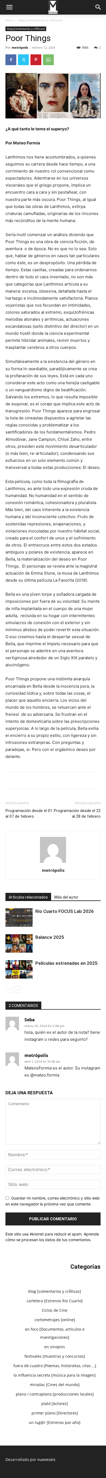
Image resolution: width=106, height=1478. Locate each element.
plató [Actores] (54, 1403)
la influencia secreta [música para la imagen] (55, 1375)
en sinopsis (54, 1346)
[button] (9, 7)
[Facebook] (10, 59)
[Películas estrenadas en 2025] (19, 969)
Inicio (9, 20)
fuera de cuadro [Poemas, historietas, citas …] (54, 1365)
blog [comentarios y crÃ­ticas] (40, 20)
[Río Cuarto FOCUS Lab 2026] (19, 917)
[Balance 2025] (19, 943)
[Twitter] (23, 59)
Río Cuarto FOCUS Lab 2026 (64, 911)
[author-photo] (53, 862)
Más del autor (66, 897)
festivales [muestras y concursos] (54, 1356)
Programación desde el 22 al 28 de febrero (77, 813)
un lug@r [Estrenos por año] (54, 1422)
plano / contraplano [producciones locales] (55, 1394)
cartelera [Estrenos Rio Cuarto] (55, 1300)
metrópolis (20, 47)
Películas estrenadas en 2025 (66, 963)
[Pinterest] (35, 59)
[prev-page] (8, 989)
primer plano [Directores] (55, 1413)
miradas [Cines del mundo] (55, 1384)
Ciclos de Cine (54, 1310)
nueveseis (46, 1459)
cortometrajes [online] (55, 1319)
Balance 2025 (49, 937)
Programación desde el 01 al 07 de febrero (28, 813)
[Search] (98, 7)
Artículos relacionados (28, 897)
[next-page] (17, 989)
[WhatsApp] (48, 59)
